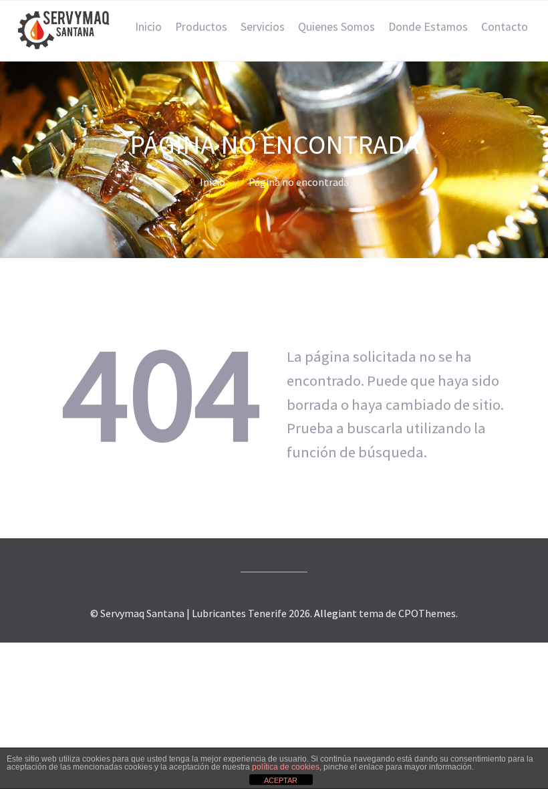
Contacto (504, 26)
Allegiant (335, 613)
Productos (201, 26)
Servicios (263, 26)
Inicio (148, 26)
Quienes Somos (336, 26)
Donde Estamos (428, 26)
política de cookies (285, 767)
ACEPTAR (280, 780)
